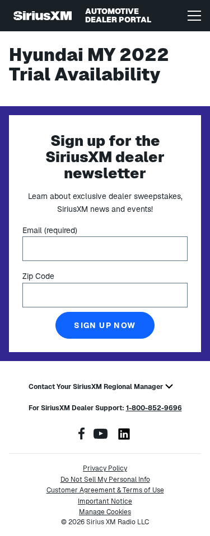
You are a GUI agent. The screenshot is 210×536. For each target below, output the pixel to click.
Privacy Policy (105, 468)
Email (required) (49, 230)
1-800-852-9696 (154, 408)
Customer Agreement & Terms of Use (105, 490)
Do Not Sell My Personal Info (105, 479)
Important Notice (105, 501)
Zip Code (38, 276)
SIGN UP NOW (105, 325)
